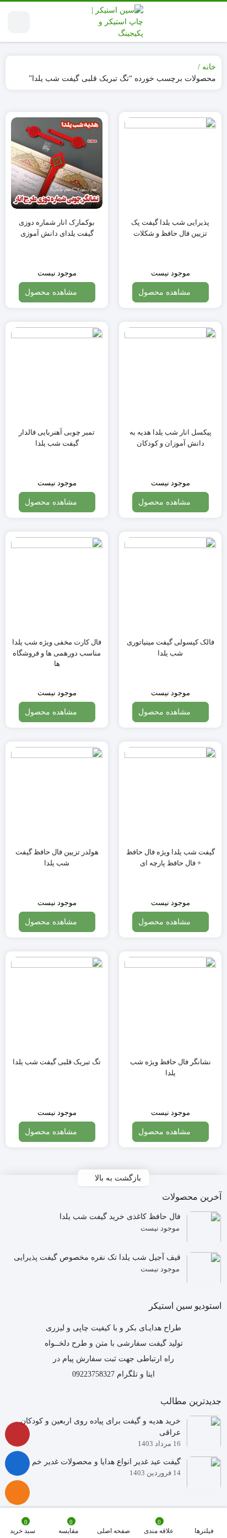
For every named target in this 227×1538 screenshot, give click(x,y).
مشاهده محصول (165, 292)
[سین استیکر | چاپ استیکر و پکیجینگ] (113, 21)
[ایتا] (17, 1492)
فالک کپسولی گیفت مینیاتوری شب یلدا (170, 647)
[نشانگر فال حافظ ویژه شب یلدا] (170, 1002)
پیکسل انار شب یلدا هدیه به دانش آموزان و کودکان (170, 437)
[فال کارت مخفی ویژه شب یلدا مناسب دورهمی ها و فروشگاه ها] (56, 583)
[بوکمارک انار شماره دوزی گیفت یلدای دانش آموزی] (56, 163)
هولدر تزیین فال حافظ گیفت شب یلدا (57, 857)
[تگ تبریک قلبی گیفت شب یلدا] (56, 1002)
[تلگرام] (17, 1463)
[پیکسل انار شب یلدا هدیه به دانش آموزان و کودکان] (170, 373)
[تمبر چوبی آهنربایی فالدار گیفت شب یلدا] (56, 373)
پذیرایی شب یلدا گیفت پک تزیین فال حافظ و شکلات (170, 227)
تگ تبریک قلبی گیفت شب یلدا (57, 1062)
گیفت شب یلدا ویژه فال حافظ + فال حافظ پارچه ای (170, 857)
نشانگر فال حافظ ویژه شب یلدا (170, 1067)
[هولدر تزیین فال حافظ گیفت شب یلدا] (56, 792)
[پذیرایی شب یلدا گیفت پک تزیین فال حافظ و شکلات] (170, 163)
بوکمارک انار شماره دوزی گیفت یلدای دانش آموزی (57, 227)
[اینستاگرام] (17, 1434)
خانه (209, 67)
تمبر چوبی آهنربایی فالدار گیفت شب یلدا (57, 437)
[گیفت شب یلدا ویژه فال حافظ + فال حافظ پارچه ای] (170, 792)
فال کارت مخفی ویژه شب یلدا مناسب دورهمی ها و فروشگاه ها (56, 653)
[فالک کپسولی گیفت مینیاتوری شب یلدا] (170, 583)
